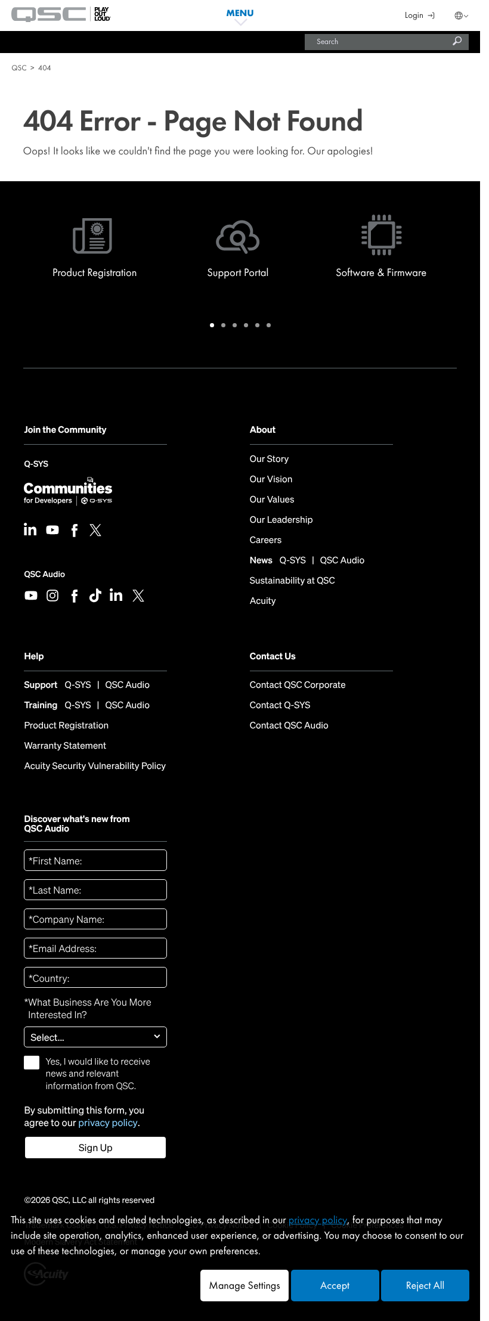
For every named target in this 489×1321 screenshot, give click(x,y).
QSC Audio (44, 574)
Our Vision (271, 479)
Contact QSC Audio (289, 725)
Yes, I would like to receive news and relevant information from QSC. (97, 1073)
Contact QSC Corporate (298, 685)
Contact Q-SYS (280, 705)
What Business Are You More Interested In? (87, 1008)
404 (44, 68)
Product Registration (66, 725)
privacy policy (108, 1123)
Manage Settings (244, 1285)
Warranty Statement (65, 746)
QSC (18, 68)
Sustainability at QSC (292, 581)
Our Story (269, 459)
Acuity (263, 601)
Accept (334, 1285)
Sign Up (96, 1147)
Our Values (272, 500)
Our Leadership (281, 520)
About (263, 430)
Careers (265, 540)
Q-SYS (36, 467)
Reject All (425, 1285)
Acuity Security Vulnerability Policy (95, 766)
